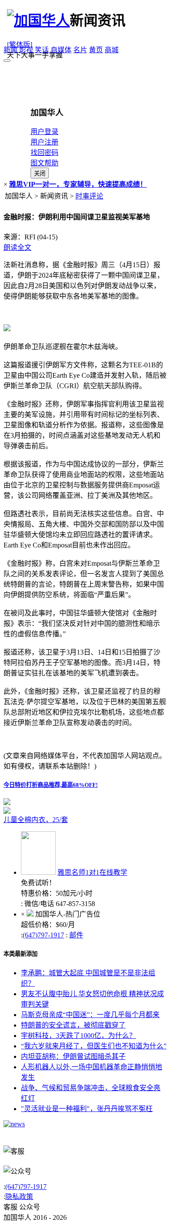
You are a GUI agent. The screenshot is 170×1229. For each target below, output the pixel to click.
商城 (112, 50)
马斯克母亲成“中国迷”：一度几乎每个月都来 (90, 1014)
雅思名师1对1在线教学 (92, 872)
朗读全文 (17, 247)
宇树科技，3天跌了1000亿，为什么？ (78, 1035)
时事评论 (89, 196)
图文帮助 (44, 163)
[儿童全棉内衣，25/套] (85, 810)
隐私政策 (19, 1196)
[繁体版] (19, 44)
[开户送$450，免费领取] (6, 802)
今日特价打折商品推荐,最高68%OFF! (50, 785)
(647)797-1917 (43, 935)
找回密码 (44, 152)
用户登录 (44, 131)
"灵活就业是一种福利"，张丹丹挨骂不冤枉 (87, 1108)
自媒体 (61, 50)
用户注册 (44, 142)
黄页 (96, 50)
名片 (80, 50)
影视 (26, 50)
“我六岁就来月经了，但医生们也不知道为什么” (94, 1046)
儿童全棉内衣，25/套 (35, 819)
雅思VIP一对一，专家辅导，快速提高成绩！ (78, 184)
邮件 (76, 935)
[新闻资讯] (14, 1124)
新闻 (10, 50)
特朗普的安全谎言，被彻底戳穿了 (73, 1025)
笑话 (42, 50)
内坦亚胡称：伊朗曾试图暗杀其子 (73, 1056)
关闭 (39, 173)
